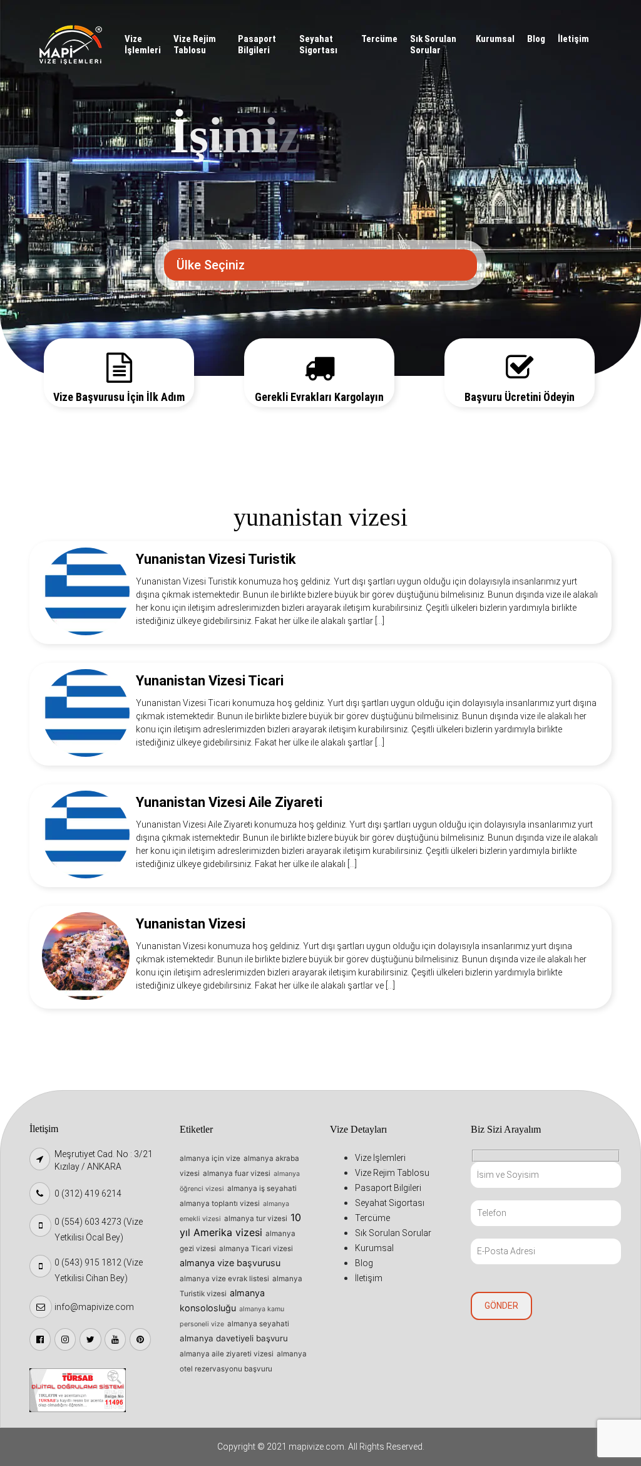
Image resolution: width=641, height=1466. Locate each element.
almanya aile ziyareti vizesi (227, 1353)
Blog (536, 38)
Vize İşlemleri (143, 44)
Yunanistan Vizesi (190, 924)
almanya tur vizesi (255, 1218)
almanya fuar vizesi (236, 1173)
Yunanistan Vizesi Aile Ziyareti (229, 802)
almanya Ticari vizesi (256, 1248)
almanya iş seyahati (262, 1188)
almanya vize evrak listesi (224, 1278)
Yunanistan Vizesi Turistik (216, 559)
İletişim (573, 38)
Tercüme (379, 38)
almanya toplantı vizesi (220, 1203)
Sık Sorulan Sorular (433, 44)
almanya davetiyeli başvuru (234, 1338)
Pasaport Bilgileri (257, 44)
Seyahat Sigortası (318, 44)
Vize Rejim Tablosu (194, 44)
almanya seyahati (258, 1323)
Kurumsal (495, 38)
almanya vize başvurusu (230, 1262)
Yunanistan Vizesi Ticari (210, 681)
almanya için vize (210, 1158)
